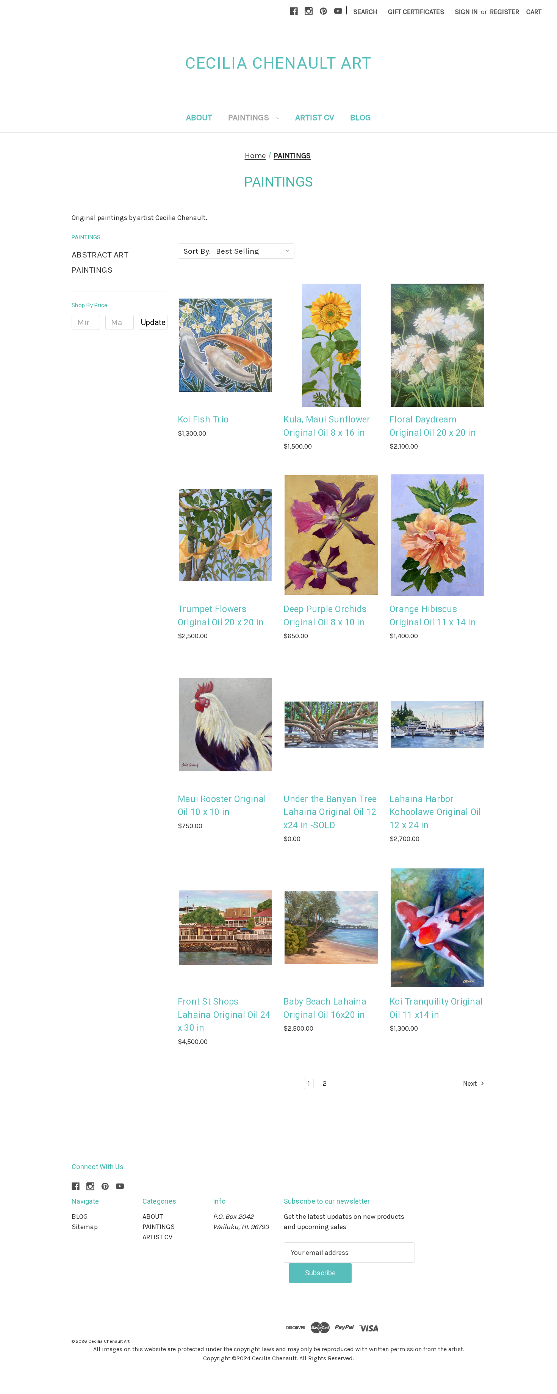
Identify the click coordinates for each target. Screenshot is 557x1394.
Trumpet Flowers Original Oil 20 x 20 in (221, 616)
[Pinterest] (323, 11)
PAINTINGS (249, 117)
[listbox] (254, 251)
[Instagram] (309, 11)
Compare (223, 345)
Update (153, 322)
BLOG (360, 117)
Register (504, 12)
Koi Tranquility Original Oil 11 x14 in (436, 1008)
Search (365, 12)
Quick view (224, 328)
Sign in (466, 12)
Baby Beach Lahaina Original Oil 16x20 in (324, 1008)
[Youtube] (338, 11)
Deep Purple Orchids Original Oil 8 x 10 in (324, 616)
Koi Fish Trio (203, 419)
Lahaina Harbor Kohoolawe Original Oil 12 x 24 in (435, 812)
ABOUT (199, 117)
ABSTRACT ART (100, 255)
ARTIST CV (314, 117)
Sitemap (85, 1227)
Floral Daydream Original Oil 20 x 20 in (433, 426)
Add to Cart (225, 362)
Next (471, 1083)
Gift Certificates (416, 12)
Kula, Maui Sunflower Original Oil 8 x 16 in (326, 426)
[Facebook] (294, 11)
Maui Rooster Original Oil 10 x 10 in (222, 806)
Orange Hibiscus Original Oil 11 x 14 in (433, 616)
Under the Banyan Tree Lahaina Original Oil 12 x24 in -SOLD (330, 812)
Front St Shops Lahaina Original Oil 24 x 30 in (224, 1015)
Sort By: (197, 251)
